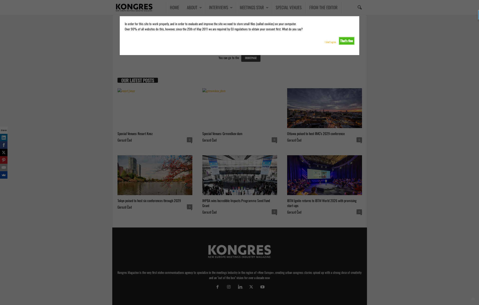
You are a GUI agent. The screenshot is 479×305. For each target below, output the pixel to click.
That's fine (346, 40)
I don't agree (330, 42)
